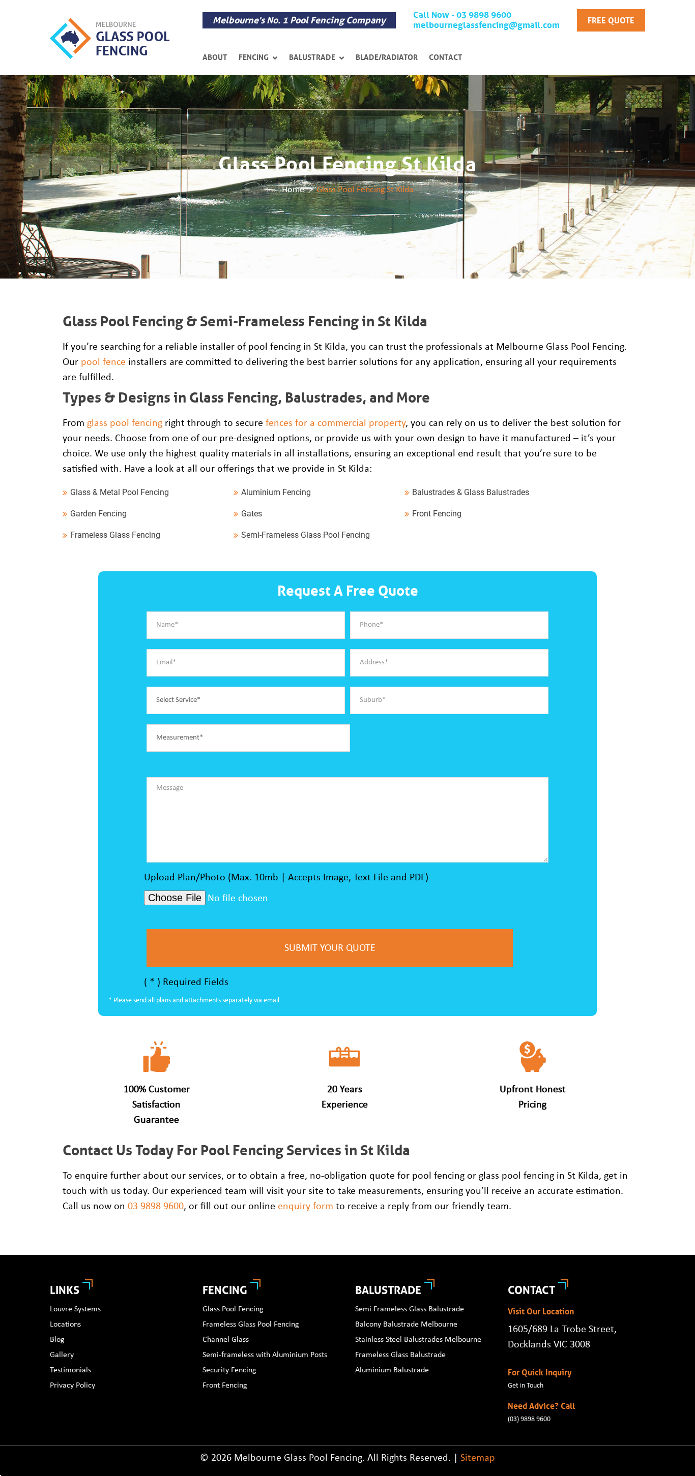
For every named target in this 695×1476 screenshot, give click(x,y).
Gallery (62, 1355)
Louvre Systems (75, 1309)
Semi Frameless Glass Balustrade (409, 1309)
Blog (57, 1340)
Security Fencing (229, 1370)
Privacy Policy (72, 1385)
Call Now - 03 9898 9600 (462, 15)
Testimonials (70, 1370)
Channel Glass (225, 1340)
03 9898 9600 (156, 1207)
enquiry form (305, 1207)
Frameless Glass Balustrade (400, 1355)
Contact (445, 57)
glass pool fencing (124, 423)
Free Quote (611, 20)
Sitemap (477, 1458)
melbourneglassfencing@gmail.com (486, 25)
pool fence (103, 362)
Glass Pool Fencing (233, 1309)
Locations (65, 1324)
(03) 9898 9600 (529, 1419)
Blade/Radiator (387, 57)
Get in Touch (525, 1386)
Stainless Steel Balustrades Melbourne (418, 1340)
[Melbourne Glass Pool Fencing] (110, 38)
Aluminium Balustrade (392, 1370)
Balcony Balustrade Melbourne (406, 1324)
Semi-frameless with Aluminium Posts (264, 1355)
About (214, 57)
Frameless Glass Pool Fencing (250, 1324)
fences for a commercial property (336, 423)
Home (293, 190)
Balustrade (312, 57)
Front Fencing (224, 1385)
